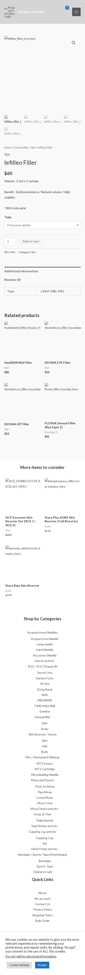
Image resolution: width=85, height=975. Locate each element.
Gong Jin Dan (42, 814)
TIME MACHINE (44, 706)
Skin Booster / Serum (43, 734)
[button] (74, 43)
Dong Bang (44, 689)
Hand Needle (44, 649)
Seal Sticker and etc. (44, 826)
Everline (45, 711)
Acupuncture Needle (44, 639)
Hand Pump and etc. (44, 849)
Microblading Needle (44, 774)
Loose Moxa (45, 797)
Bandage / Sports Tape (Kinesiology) (42, 854)
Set (44, 843)
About (42, 893)
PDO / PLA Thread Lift (43, 666)
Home (8, 147)
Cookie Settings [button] (19, 965)
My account (43, 898)
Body (44, 729)
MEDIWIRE (44, 700)
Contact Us (42, 904)
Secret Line (44, 672)
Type (7, 217)
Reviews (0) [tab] (12, 279)
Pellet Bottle (44, 820)
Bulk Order (42, 920)
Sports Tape (45, 866)
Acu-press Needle (44, 655)
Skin (33, 147)
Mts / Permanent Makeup (43, 757)
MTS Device (45, 763)
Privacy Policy (42, 909)
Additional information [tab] (21, 271)
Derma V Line (44, 678)
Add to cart (30, 241)
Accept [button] (42, 965)
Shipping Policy (42, 915)
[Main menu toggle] (76, 12)
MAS (45, 695)
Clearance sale (42, 872)
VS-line (44, 683)
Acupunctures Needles (42, 632)
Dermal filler (21, 147)
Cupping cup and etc (42, 831)
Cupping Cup (44, 838)
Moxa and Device (42, 780)
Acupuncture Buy (31, 12)
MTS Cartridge (45, 769)
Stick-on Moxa (44, 786)
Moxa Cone (44, 803)
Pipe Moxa (45, 792)
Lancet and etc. (44, 661)
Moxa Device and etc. (45, 809)
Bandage (45, 861)
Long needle (45, 644)
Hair (45, 746)
